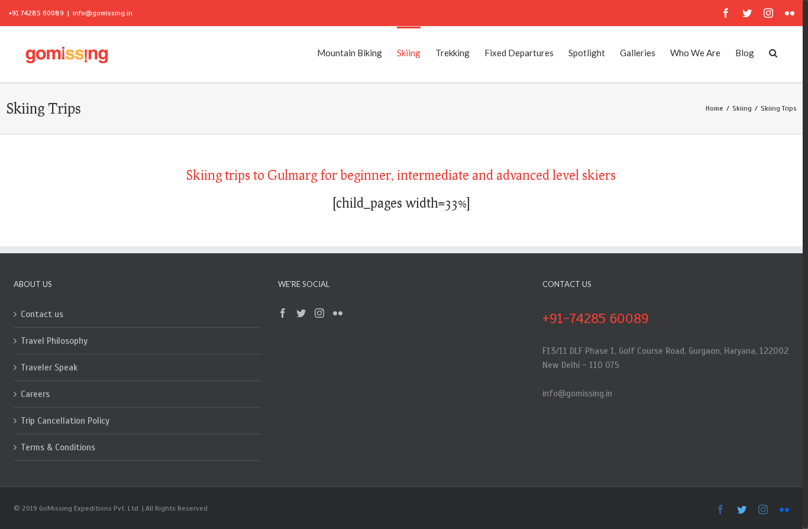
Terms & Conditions (58, 447)
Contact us (42, 314)
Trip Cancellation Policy (65, 420)
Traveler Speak (49, 367)
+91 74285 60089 (36, 13)
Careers (35, 394)
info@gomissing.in (102, 13)
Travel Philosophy (54, 341)
